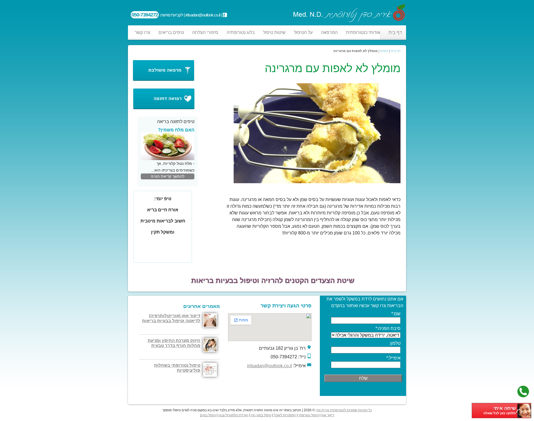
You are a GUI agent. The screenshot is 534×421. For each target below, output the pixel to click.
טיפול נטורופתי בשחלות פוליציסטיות (177, 368)
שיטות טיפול (274, 32)
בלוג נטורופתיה (241, 32)
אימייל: (393, 358)
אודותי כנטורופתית (363, 32)
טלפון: (394, 343)
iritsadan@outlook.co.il (269, 365)
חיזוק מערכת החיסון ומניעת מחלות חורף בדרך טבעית (174, 343)
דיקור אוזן (327, 415)
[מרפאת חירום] (163, 108)
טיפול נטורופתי (308, 415)
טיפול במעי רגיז (261, 415)
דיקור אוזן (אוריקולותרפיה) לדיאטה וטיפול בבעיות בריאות (171, 318)
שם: (395, 313)
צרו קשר (142, 32)
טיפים (384, 51)
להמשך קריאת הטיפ (167, 176)
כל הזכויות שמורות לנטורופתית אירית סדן (344, 410)
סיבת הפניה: (387, 328)
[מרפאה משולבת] (163, 80)
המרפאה (329, 32)
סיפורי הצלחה (205, 32)
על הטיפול (303, 32)
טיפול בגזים (208, 415)
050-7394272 (145, 15)
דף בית (395, 32)
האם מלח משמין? (176, 130)
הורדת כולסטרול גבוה (233, 415)
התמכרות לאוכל (285, 415)
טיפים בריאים (171, 32)
